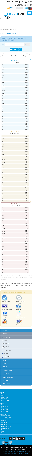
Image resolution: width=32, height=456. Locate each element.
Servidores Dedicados (8, 377)
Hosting (4, 360)
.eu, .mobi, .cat (6, 347)
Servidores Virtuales (7, 370)
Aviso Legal (4, 451)
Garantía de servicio (5, 428)
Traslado (3, 395)
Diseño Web (5, 380)
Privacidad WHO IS (5, 400)
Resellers (5, 367)
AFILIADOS (29, 2)
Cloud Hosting (6, 373)
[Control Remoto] (8, 443)
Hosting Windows (4, 406)
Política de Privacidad (10, 453)
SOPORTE (16, 2)
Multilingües (6, 343)
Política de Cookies (23, 453)
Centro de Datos (4, 422)
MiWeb (4, 363)
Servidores (3, 414)
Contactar (3, 433)
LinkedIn (21, 439)
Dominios (7, 29)
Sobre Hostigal (4, 425)
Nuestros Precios (4, 397)
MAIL (10, 2)
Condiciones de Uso (13, 451)
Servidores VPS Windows (6, 417)
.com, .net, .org (6, 337)
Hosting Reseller (4, 408)
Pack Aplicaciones (5, 409)
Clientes (22, 2)
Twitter (14, 439)
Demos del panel (4, 411)
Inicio (4, 29)
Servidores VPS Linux (5, 415)
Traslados (5, 353)
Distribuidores (6, 357)
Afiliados (3, 431)
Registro (3, 394)
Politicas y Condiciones (6, 426)
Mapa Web (3, 429)
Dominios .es (6, 340)
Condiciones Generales (24, 451)
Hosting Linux (4, 405)
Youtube (18, 439)
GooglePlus (24, 439)
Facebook (11, 439)
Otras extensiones (7, 350)
